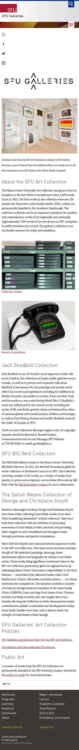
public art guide (15, 675)
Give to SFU (47, 713)
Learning (7, 704)
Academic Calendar (52, 704)
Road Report (48, 708)
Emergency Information (55, 717)
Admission (8, 694)
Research (8, 708)
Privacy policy (9, 740)
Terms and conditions (14, 737)
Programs (8, 699)
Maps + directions (51, 694)
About (5, 717)
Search (71, 4)
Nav (71, 24)
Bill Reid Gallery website (33, 484)
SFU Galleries (12, 16)
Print (8, 684)
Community (9, 713)
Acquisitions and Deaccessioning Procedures (28, 647)
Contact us (46, 727)
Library (44, 699)
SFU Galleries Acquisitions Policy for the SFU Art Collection (37, 640)
